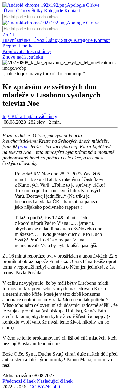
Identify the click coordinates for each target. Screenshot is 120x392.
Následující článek (55, 381)
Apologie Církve (83, 5)
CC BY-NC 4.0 (45, 386)
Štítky (36, 10)
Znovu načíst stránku (22, 57)
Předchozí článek (19, 381)
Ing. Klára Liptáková (22, 116)
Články (22, 10)
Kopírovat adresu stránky (26, 51)
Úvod (8, 10)
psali (22, 146)
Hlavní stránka (17, 40)
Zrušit (8, 34)
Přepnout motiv (17, 45)
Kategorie (53, 10)
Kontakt (71, 10)
